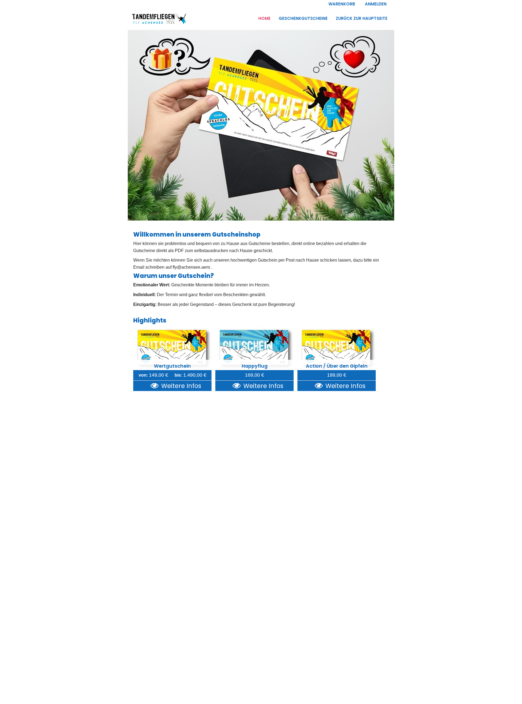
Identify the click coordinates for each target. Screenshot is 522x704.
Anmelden (376, 4)
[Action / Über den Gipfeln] (336, 348)
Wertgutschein (172, 366)
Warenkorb (341, 4)
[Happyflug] (254, 348)
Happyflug (255, 366)
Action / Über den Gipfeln (337, 366)
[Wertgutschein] (172, 348)
